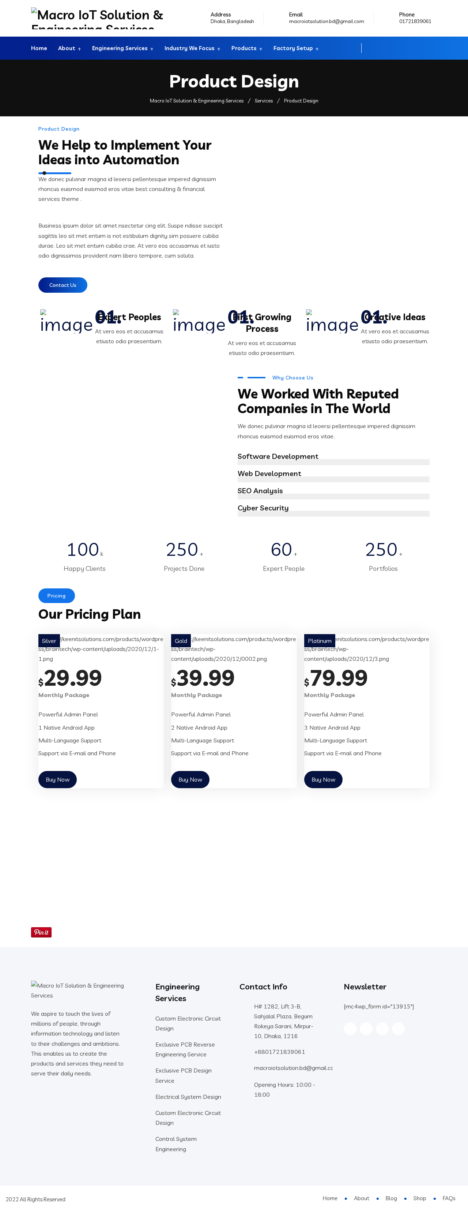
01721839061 (415, 21)
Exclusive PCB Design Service (183, 1075)
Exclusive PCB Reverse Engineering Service (185, 1049)
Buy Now (57, 779)
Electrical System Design (188, 1096)
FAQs (449, 1198)
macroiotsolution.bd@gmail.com (326, 21)
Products (244, 48)
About (66, 48)
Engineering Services (120, 48)
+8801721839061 (279, 1051)
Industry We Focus (190, 48)
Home (39, 48)
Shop (420, 1198)
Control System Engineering (176, 1143)
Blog (391, 1198)
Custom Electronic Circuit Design (188, 1023)
